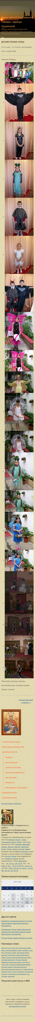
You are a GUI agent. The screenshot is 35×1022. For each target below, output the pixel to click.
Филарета (8, 859)
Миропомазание (11, 762)
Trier (18, 953)
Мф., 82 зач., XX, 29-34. (9, 871)
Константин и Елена (14, 955)
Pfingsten (21, 681)
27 (18, 906)
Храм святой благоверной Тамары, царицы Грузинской (17, 22)
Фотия (3, 849)
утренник (11, 689)
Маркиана (26, 844)
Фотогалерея (27, 47)
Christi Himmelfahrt (11, 950)
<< (2, 882)
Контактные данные (9, 797)
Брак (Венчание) (11, 777)
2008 (7, 681)
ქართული (17, 804)
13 (18, 899)
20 (18, 902)
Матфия (12, 840)
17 (4, 902)
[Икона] (7, 817)
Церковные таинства (9, 752)
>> (33, 882)
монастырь (19, 969)
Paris (2, 953)
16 (31, 899)
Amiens (25, 948)
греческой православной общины (20, 964)
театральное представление (17, 974)
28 (22, 906)
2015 (17, 948)
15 (27, 899)
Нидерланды (25, 955)
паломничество (28, 969)
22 (27, 902)
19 (13, 902)
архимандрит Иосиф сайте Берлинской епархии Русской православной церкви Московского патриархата (16, 932)
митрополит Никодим (8, 969)
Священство (9, 782)
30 (31, 906)
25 (8, 906)
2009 (3, 948)
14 (22, 899)
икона (18, 840)
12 (13, 899)
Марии (27, 849)
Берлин (22, 953)
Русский (4, 804)
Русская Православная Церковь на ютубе (16, 938)
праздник (21, 971)
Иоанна (4, 847)
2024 (20, 948)
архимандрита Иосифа (17, 1006)
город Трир (5, 964)
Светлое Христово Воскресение (16, 957)
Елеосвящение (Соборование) (16, 787)
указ (28, 974)
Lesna (31, 950)
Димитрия (24, 847)
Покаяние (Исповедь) (13, 767)
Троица (4, 689)
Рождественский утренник (26, 701)
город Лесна (26, 962)
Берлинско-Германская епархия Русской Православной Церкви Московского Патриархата (16, 923)
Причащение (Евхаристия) (15, 772)
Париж (3, 957)
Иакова (10, 847)
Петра (9, 849)
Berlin (29, 948)
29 (27, 906)
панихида (4, 971)
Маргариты (22, 861)
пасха (10, 971)
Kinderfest (14, 681)
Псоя (28, 842)
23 (31, 902)
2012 (9, 948)
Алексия (17, 847)
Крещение (8, 757)
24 (4, 906)
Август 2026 (17, 882)
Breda (3, 950)
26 (13, 906)
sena (8, 47)
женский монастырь (20, 967)
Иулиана (18, 844)
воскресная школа (8, 685)
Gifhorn (20, 950)
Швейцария (5, 962)
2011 (6, 948)
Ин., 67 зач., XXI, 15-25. (14, 863)
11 (8, 899)
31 (4, 909)
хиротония (11, 976)
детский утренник (22, 685)
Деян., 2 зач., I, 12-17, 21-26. (11, 866)
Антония (7, 856)
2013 (13, 948)
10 (4, 899)
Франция (24, 960)
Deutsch (11, 804)
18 (8, 902)
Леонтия (15, 849)
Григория (24, 851)
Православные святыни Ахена (13, 747)
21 (22, 902)
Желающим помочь (9, 792)
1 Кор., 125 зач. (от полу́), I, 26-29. (20, 868)
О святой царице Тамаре (11, 742)
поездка (14, 971)
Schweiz (13, 953)
